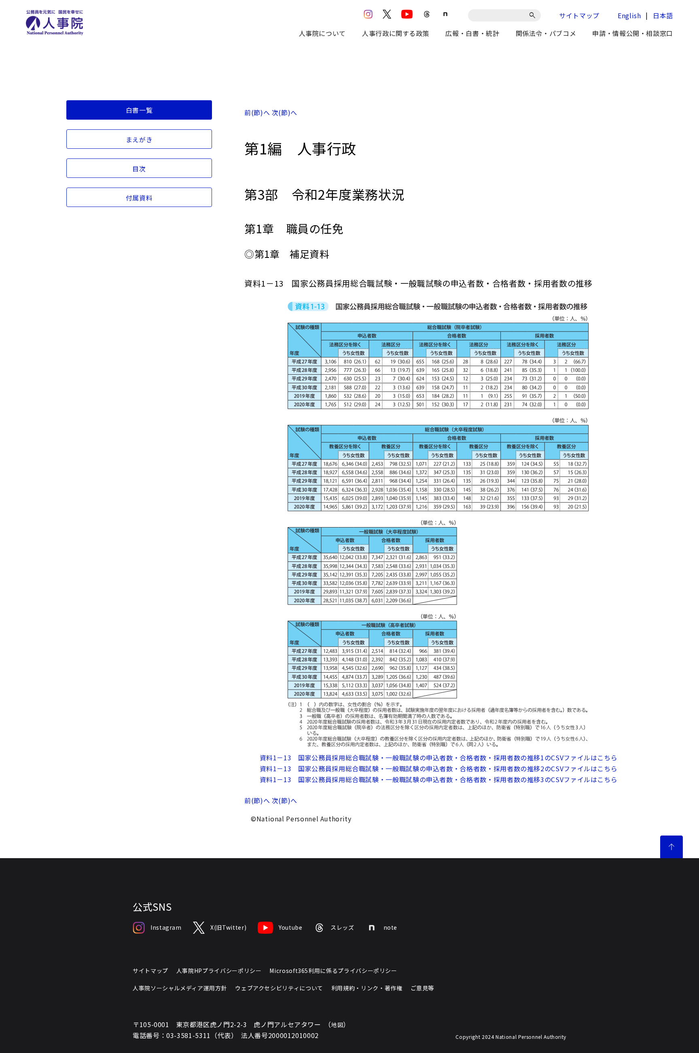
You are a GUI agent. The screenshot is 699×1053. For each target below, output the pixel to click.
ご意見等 (422, 988)
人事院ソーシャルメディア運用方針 (180, 988)
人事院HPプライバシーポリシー (219, 970)
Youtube (290, 927)
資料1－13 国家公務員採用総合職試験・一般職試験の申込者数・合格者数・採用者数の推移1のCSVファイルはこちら (439, 757)
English (629, 15)
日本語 (663, 15)
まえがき (139, 139)
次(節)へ (284, 112)
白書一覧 (139, 110)
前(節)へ (257, 112)
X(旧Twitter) (228, 927)
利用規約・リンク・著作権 (366, 988)
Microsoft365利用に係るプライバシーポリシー (333, 970)
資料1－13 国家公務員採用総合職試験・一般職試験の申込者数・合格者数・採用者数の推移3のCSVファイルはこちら (439, 779)
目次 (139, 168)
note (390, 927)
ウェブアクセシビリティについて (279, 988)
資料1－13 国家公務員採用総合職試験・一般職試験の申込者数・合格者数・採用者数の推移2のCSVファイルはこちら (439, 768)
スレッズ (342, 927)
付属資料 (139, 198)
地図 (337, 1025)
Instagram (166, 927)
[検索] (534, 15)
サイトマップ (579, 15)
